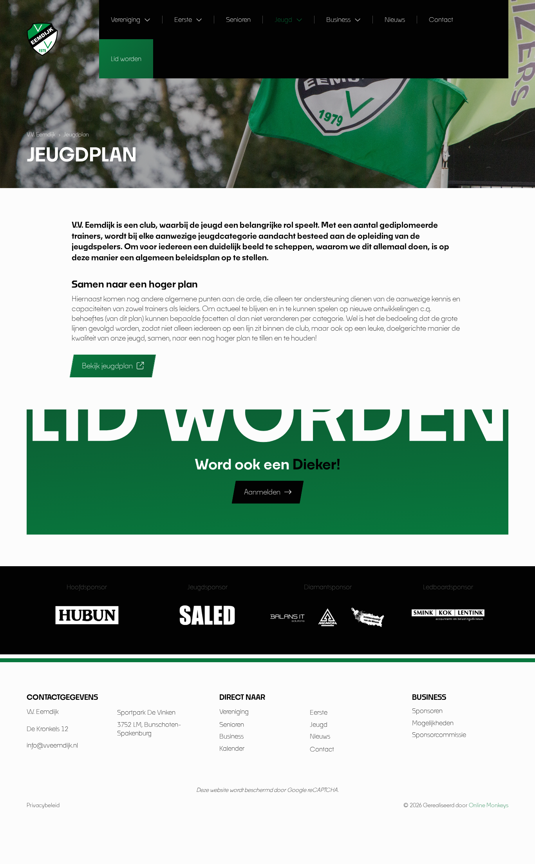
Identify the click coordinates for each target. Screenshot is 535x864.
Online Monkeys (488, 805)
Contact (441, 19)
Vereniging (125, 19)
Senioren (238, 19)
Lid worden (126, 58)
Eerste (183, 19)
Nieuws (395, 19)
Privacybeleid (43, 805)
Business (338, 19)
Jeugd (283, 19)
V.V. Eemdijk (41, 134)
